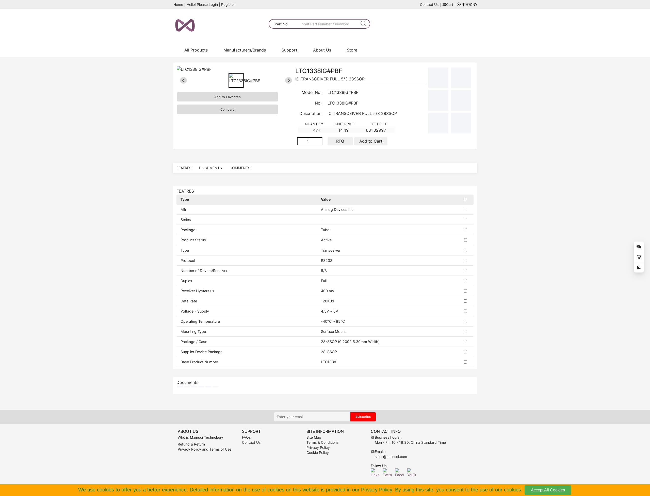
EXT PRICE (378, 124)
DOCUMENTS (210, 168)
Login (213, 4)
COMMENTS (240, 168)
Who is (200, 437)
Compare (227, 109)
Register (228, 4)
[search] (363, 24)
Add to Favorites (227, 97)
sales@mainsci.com (391, 456)
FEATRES (183, 168)
